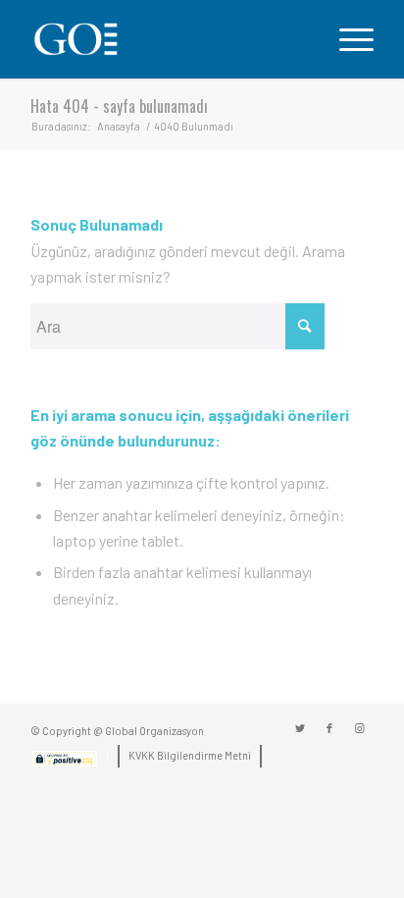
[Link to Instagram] (359, 728)
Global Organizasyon (154, 730)
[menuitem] (64, 762)
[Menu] (347, 39)
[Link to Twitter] (300, 728)
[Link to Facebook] (329, 728)
